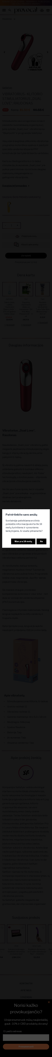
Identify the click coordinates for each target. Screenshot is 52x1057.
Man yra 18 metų (23, 541)
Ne (41, 541)
